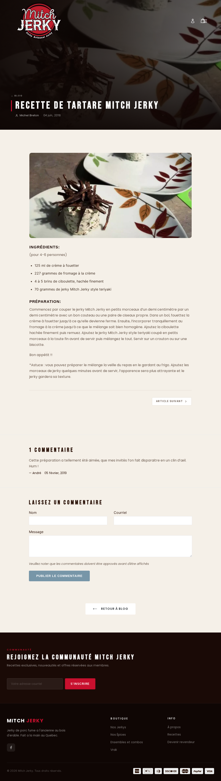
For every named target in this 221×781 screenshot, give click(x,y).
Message (36, 532)
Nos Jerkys (118, 727)
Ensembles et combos (126, 742)
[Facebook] (11, 747)
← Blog (17, 95)
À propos (174, 727)
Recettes (174, 735)
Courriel (120, 512)
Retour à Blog (114, 609)
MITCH (25, 720)
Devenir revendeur (181, 742)
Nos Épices (118, 735)
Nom (33, 512)
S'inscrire (80, 683)
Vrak (113, 750)
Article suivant (169, 401)
